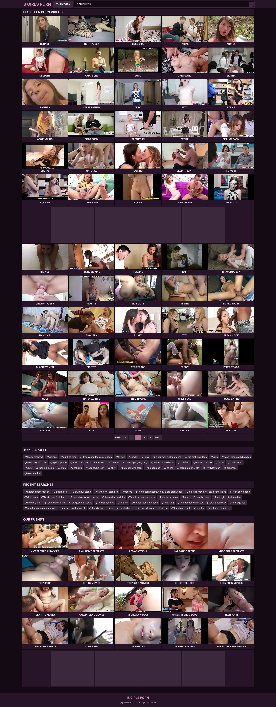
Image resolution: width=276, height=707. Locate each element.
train (63, 467)
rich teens (32, 497)
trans (221, 462)
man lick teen (203, 497)
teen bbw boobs (241, 491)
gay (147, 456)
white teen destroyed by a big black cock (160, 491)
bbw (113, 467)
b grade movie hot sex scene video (207, 491)
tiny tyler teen (213, 467)
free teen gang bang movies (42, 508)
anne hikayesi (147, 508)
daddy (135, 456)
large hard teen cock (75, 508)
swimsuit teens (83, 491)
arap (186, 497)
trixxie (121, 456)
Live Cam (65, 4)
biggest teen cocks (82, 502)
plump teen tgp (218, 502)
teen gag (169, 502)
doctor (200, 508)
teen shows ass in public (85, 497)
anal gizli (77, 467)
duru (29, 467)
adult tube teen (96, 467)
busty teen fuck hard (55, 497)
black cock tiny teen (94, 462)
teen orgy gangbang (136, 462)
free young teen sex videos (97, 456)
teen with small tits (115, 497)
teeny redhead (35, 456)
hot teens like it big (220, 508)
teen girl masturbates (122, 508)
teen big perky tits (189, 467)
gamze (53, 456)
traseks (128, 491)
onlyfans (185, 462)
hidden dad (154, 467)
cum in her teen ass (107, 491)
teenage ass (238, 502)
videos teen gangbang (146, 502)
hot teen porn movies (38, 491)
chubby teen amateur (192, 502)
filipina (124, 502)
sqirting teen (69, 456)
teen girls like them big (229, 497)
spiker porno (60, 462)
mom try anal (34, 502)
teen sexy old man (37, 462)
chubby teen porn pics (143, 497)
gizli (215, 456)
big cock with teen (132, 467)
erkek (199, 462)
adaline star (62, 491)
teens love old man (164, 462)
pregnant (231, 467)
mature (115, 462)
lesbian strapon (170, 497)
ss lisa (170, 467)
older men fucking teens (168, 456)
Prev (118, 437)
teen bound (98, 508)
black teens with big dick (237, 456)
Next (158, 437)
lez (210, 462)
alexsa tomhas (106, 502)
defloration (236, 462)
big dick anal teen (197, 456)
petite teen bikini (56, 502)
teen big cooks (46, 467)
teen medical (34, 473)
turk (75, 462)
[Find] (251, 4)
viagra (164, 508)
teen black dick (182, 508)
